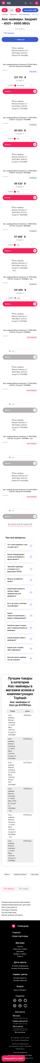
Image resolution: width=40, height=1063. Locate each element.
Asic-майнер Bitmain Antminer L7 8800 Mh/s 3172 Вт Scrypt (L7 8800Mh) (20, 225)
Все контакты (20, 1032)
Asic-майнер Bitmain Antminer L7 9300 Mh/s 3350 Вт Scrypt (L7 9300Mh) (20, 119)
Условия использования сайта (20, 1055)
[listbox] (20, 33)
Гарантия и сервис (20, 949)
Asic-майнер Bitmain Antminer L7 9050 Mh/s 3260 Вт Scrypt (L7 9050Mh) (20, 172)
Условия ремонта (20, 978)
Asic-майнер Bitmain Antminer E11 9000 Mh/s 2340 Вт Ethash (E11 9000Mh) (20, 491)
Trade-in (20, 956)
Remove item (35, 33)
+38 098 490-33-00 (20, 1029)
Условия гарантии (20, 980)
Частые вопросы (20, 1052)
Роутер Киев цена (9, 912)
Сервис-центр (20, 974)
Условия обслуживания (20, 968)
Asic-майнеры (24, 14)
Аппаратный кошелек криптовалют (16, 902)
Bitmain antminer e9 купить (12, 915)
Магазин (13, 14)
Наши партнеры (20, 936)
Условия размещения (20, 966)
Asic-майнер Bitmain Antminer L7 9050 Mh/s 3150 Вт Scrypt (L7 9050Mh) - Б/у (20, 278)
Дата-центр (20, 962)
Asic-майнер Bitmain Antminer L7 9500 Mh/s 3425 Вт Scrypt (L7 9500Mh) (20, 384)
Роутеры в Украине (9, 910)
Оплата (20, 946)
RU (31, 3)
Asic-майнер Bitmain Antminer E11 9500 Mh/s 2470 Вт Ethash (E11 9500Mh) (20, 65)
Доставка (20, 951)
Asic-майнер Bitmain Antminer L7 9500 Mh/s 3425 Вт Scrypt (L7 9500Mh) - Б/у (20, 437)
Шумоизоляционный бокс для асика (16, 905)
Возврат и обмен (20, 954)
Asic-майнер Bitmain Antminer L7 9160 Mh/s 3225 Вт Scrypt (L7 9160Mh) (20, 331)
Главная (5, 14)
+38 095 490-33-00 (19, 1024)
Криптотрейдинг (20, 990)
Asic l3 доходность (9, 907)
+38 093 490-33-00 (20, 1018)
